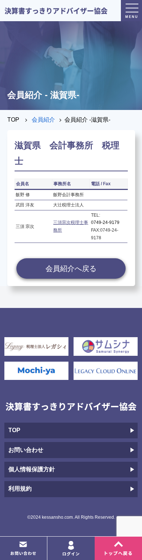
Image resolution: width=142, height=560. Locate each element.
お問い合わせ (25, 450)
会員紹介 (43, 120)
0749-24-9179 (105, 222)
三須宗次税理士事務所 (70, 226)
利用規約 (20, 488)
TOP (13, 120)
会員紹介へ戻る (71, 268)
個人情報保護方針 (31, 469)
